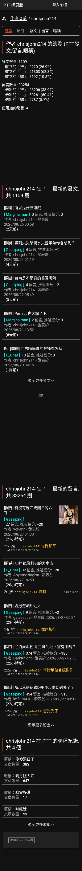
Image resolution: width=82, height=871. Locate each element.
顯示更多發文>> (41, 380)
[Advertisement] (41, 439)
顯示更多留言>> (41, 725)
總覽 (8, 31)
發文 (33, 31)
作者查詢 (18, 18)
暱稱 (57, 31)
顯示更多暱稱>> (41, 824)
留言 (45, 31)
